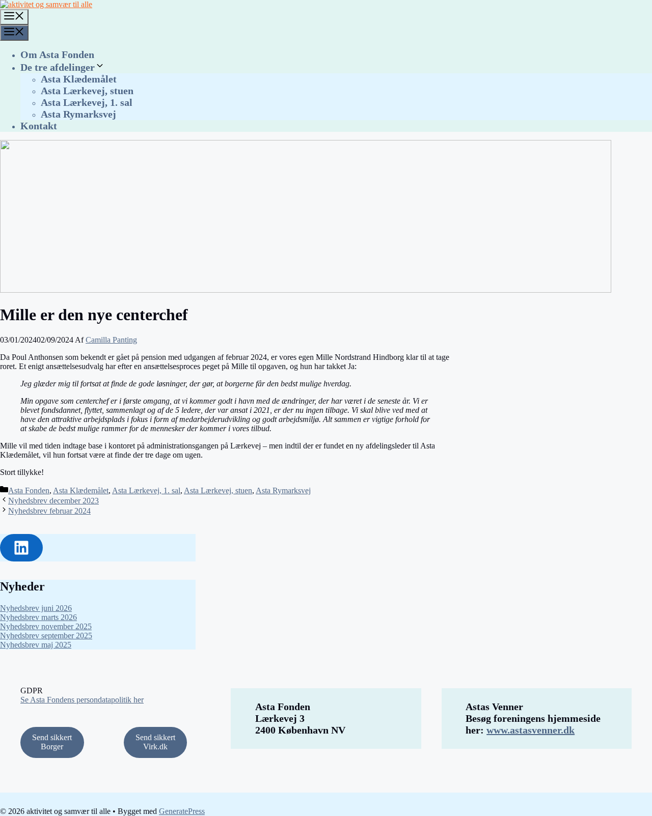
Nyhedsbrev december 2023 (53, 500)
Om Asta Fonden (57, 54)
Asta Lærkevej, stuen (87, 90)
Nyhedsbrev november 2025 (46, 626)
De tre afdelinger (57, 67)
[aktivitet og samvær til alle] (46, 4)
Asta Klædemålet (79, 79)
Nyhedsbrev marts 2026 (38, 617)
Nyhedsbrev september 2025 (46, 635)
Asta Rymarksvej (78, 114)
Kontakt (38, 125)
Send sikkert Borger (52, 742)
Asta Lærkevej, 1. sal (86, 102)
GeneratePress (182, 811)
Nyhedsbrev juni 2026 (36, 608)
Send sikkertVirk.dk (155, 742)
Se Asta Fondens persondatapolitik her (82, 699)
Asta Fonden (28, 490)
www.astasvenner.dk (530, 730)
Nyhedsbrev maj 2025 (35, 644)
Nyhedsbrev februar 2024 (49, 511)
